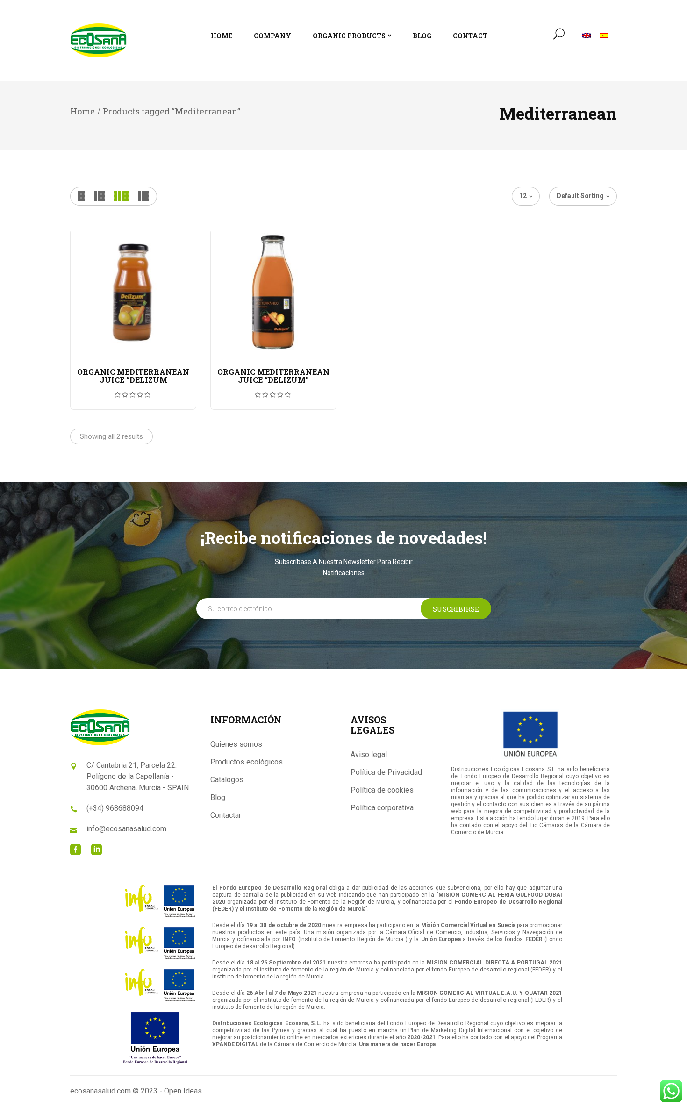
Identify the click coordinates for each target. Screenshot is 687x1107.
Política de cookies (382, 790)
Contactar (225, 815)
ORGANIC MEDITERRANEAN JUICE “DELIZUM (133, 376)
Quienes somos (236, 744)
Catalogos (226, 779)
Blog (217, 797)
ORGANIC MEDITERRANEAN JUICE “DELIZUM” (273, 376)
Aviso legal (369, 754)
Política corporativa (382, 807)
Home (82, 111)
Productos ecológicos (246, 761)
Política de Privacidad (386, 772)
